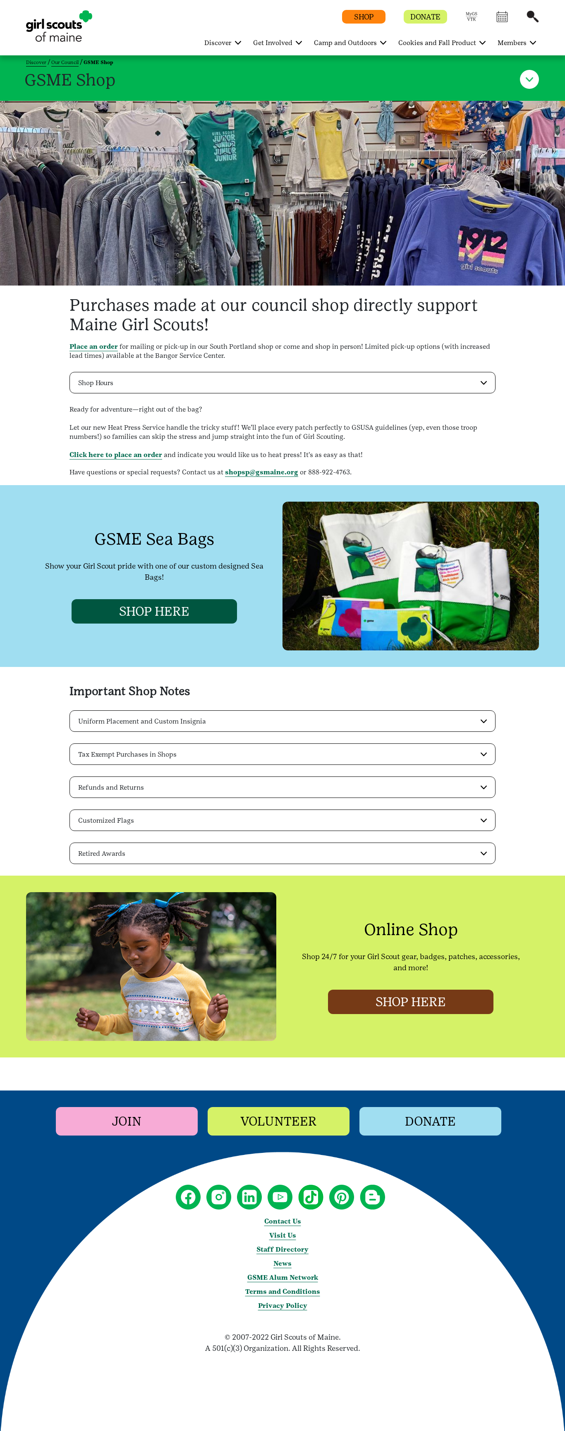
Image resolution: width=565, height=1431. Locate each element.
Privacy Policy (282, 1306)
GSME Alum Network (282, 1277)
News (282, 1263)
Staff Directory (282, 1249)
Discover (36, 62)
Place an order (93, 346)
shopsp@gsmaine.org (261, 472)
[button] (471, 20)
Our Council (65, 62)
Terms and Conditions (282, 1291)
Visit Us (282, 1235)
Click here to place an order (115, 455)
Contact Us (282, 1221)
